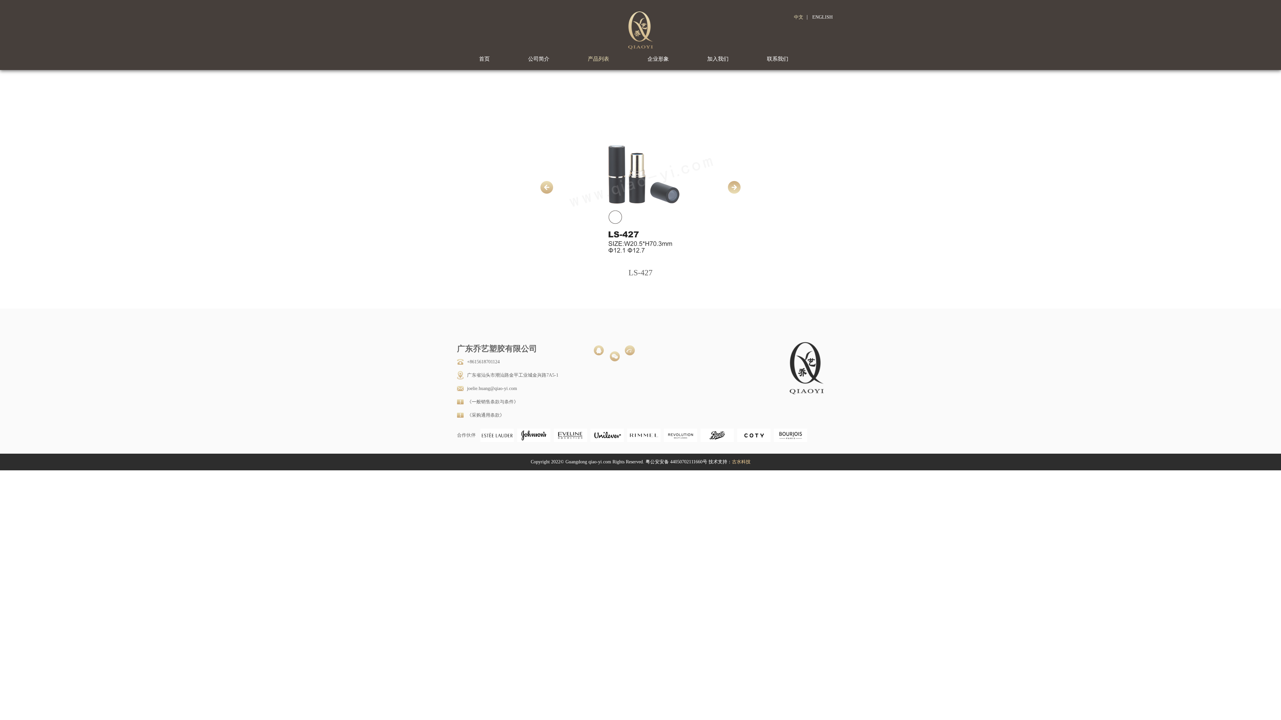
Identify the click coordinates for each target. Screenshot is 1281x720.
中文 (798, 17)
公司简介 (538, 59)
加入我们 (718, 59)
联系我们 (777, 59)
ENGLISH (822, 17)
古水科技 (741, 461)
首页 (484, 59)
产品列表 (598, 59)
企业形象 (658, 59)
